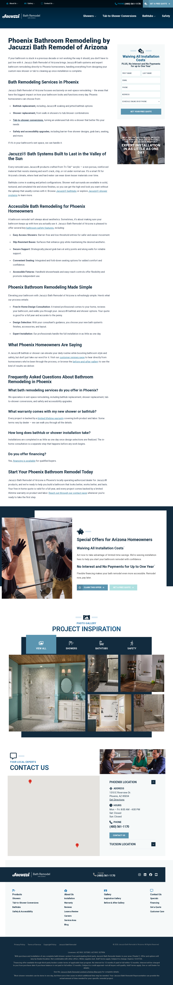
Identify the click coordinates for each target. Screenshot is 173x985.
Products (17, 894)
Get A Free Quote (158, 4)
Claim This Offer (92, 587)
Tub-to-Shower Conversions (119, 16)
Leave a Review (71, 911)
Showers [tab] (71, 648)
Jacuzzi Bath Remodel (67, 945)
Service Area (70, 920)
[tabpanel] (86, 693)
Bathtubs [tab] (101, 648)
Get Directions (116, 799)
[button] (30, 781)
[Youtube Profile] (156, 874)
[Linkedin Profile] (145, 874)
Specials (154, 898)
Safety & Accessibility (22, 911)
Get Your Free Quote (141, 111)
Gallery (30, 3)
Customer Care (157, 911)
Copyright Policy (50, 945)
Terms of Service (34, 945)
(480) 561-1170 (119, 826)
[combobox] (141, 94)
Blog (66, 924)
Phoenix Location (123, 782)
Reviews (68, 907)
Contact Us (48, 3)
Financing (154, 902)
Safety (166, 16)
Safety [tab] (131, 648)
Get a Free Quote (122, 587)
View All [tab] (41, 648)
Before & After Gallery (114, 902)
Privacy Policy (19, 945)
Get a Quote (155, 907)
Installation (69, 898)
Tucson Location (122, 844)
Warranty (68, 902)
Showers (88, 16)
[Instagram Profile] (139, 874)
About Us (13, 3)
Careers (68, 916)
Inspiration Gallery (112, 898)
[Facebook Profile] (151, 874)
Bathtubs (147, 16)
